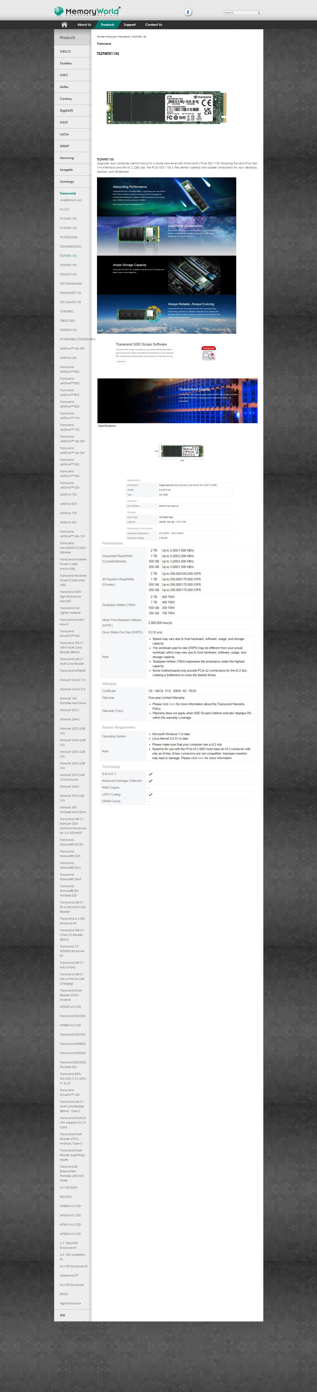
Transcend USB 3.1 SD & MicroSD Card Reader (73, 907)
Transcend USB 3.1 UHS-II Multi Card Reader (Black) (72, 647)
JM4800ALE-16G (71, 200)
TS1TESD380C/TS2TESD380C (73, 339)
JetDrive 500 (68, 522)
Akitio (64, 87)
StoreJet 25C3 (69, 710)
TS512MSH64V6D (71, 283)
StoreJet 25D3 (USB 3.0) (72, 731)
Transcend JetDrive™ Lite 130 (72, 534)
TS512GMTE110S (70, 302)
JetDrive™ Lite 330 (72, 348)
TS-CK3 (64, 209)
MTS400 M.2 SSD (70, 1006)
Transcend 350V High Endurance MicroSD (70, 596)
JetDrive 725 (68, 513)
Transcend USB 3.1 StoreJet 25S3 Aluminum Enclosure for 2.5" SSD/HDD (73, 826)
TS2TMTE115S (68, 255)
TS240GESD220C (71, 246)
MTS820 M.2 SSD (70, 1234)
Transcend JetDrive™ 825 (69, 392)
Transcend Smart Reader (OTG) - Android (71, 995)
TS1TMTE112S (68, 228)
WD (62, 1315)
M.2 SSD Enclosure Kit (73, 1266)
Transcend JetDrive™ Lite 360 (72, 450)
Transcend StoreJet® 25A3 (70, 865)
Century (66, 99)
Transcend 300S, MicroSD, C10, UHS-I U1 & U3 (73, 1078)
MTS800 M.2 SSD (70, 1025)
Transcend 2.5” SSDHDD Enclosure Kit (72, 951)
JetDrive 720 (68, 494)
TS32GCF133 (68, 274)
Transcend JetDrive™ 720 (69, 416)
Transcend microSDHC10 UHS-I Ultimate (73, 547)
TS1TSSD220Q (68, 237)
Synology (67, 181)
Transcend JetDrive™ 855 (69, 369)
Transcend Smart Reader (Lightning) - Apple (73, 1155)
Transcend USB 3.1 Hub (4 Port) (72, 965)
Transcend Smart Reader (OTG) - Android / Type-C (71, 1138)
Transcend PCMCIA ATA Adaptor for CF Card (73, 1122)
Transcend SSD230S (73, 1016)
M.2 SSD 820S (68, 1187)
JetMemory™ (69, 1275)
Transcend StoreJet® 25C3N (71, 842)
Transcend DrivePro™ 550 (70, 633)
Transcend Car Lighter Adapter (70, 610)
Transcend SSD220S (73, 1034)
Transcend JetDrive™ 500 (69, 474)
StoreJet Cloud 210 (72, 689)
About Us (84, 24)
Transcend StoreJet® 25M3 (70, 877)
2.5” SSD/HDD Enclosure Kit (69, 1245)
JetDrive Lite (68, 357)
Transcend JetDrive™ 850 (69, 381)
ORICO (65, 51)
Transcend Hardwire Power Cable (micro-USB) (73, 564)
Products (107, 24)
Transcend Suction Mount (72, 622)
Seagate (66, 170)
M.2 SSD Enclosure (72, 1285)
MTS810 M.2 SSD (70, 1224)
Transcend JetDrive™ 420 (69, 485)
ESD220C (66, 1196)
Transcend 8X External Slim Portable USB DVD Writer (72, 1173)
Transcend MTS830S (73, 1044)
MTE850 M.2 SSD (70, 1206)
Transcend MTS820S (73, 670)
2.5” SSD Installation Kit (72, 1257)
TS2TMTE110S (68, 265)
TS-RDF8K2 (66, 311)
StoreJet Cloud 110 (72, 680)
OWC (64, 75)
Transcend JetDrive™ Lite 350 (72, 439)
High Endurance (70, 1303)
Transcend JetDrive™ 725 (69, 427)
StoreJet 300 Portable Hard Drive (73, 810)
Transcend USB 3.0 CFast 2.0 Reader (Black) (72, 934)
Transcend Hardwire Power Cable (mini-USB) (73, 580)
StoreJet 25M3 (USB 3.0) (73, 742)
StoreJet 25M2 (69, 786)
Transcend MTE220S (73, 1053)
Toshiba (65, 63)
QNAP (64, 146)
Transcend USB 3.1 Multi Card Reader (72, 661)
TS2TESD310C (68, 330)
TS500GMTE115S (70, 293)
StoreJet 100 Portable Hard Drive (73, 701)
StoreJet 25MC (70, 719)
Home (100, 36)
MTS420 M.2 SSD (70, 1215)
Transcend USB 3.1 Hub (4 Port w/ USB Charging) (72, 978)
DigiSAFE (66, 110)
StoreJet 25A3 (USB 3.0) (72, 754)
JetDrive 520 (68, 503)
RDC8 (64, 1294)
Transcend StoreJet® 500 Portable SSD (69, 890)
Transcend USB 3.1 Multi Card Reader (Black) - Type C (72, 1106)
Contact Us (153, 24)
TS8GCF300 (67, 320)
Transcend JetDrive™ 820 (69, 404)
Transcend (68, 193)
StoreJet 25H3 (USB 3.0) (72, 766)
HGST (64, 122)
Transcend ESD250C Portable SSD (73, 1065)
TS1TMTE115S (68, 218)
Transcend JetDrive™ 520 (69, 462)
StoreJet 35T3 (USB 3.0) (72, 798)
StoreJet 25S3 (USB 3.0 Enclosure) (72, 777)
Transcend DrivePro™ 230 (70, 1092)
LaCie (64, 134)
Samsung (67, 158)
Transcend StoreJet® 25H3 (70, 854)
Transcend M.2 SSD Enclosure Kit (72, 921)
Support (130, 24)
